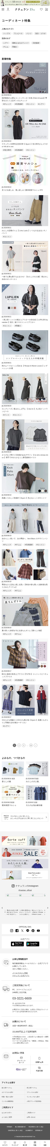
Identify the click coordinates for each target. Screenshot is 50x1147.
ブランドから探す (32, 1092)
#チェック (7, 104)
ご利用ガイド (31, 1113)
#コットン (30, 104)
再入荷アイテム (32, 1088)
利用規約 (9, 1126)
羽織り (14, 47)
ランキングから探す (33, 1097)
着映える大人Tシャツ (20, 43)
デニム (5, 47)
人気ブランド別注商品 (34, 1101)
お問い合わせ (31, 1117)
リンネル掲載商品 (7, 1101)
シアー (5, 43)
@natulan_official (25, 890)
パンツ (28, 33)
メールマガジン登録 (20, 973)
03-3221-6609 (22, 998)
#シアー (41, 104)
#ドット (6, 415)
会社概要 (28, 1130)
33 (31, 745)
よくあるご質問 (7, 1117)
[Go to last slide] (2, 908)
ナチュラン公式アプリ (20, 975)
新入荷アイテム (7, 1088)
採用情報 (38, 1130)
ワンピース (18, 33)
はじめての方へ (7, 1113)
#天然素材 (19, 104)
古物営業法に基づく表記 (15, 1130)
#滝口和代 (7, 150)
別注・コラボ (40, 33)
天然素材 (36, 43)
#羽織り (18, 326)
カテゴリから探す (7, 1092)
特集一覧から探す (7, 1097)
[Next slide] (47, 908)
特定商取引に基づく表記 (36, 1126)
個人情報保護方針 (20, 1126)
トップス (6, 33)
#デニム (18, 545)
